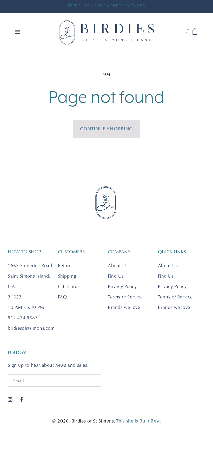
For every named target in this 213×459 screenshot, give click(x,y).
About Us (118, 265)
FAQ (62, 296)
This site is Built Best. (138, 421)
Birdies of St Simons (92, 421)
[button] (18, 32)
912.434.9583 (23, 317)
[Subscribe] (95, 381)
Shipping (67, 276)
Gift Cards (69, 286)
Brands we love (124, 307)
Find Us (116, 276)
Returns (66, 265)
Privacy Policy (122, 286)
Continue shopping (106, 128)
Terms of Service (125, 296)
